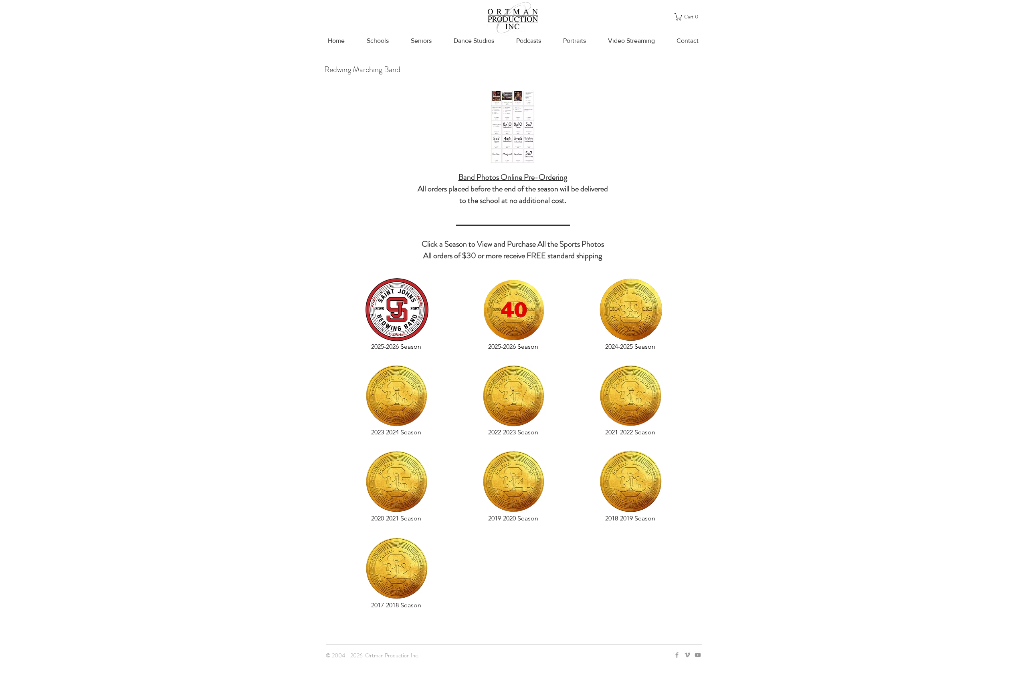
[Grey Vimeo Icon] (687, 655)
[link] (689, 16)
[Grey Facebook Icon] (677, 655)
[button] (377, 41)
